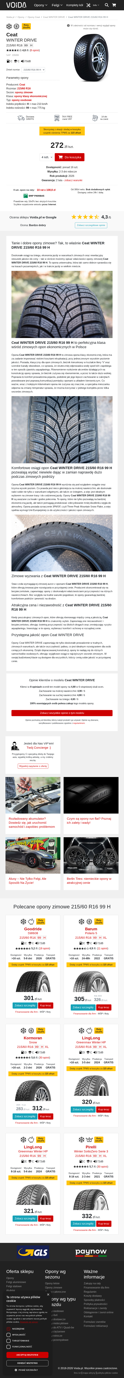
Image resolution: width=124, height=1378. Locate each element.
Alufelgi (10, 1290)
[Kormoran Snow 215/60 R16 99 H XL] (33, 1092)
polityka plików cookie (107, 1373)
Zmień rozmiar (13, 69)
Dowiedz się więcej (29, 1322)
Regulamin (90, 1291)
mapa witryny (89, 1373)
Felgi (55, 5)
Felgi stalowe (14, 1286)
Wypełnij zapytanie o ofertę (33, 766)
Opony (39, 5)
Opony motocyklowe (56, 1323)
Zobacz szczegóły (25, 1005)
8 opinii (35, 50)
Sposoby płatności (94, 1300)
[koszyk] (114, 5)
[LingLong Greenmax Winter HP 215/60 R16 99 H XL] (91, 1090)
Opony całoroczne (55, 1291)
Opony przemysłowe (56, 1340)
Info (95, 5)
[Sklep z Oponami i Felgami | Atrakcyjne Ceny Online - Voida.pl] (17, 5)
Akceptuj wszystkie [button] (27, 1355)
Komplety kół (74, 5)
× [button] (48, 1294)
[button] (27, 1370)
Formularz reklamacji (96, 1326)
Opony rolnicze (53, 1335)
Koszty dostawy (93, 1295)
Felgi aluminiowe (16, 1282)
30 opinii (44, 1057)
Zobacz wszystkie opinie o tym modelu (62, 713)
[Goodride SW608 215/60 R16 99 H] (33, 987)
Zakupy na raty (92, 1283)
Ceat (22, 84)
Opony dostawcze (55, 1319)
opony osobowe (22, 100)
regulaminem (79, 723)
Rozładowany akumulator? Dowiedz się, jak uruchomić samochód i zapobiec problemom (32, 822)
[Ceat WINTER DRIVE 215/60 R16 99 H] (91, 57)
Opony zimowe (53, 1287)
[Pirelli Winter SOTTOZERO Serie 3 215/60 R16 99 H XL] (91, 1202)
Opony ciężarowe (55, 1331)
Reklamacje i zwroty (95, 1308)
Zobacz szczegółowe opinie (91, 225)
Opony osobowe (54, 1311)
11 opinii (102, 948)
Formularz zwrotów (95, 1322)
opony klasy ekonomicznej (30, 96)
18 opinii (44, 948)
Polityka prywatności (95, 1304)
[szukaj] (106, 5)
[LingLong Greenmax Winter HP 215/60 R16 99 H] (33, 1199)
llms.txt (77, 1373)
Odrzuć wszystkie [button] (27, 1363)
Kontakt (88, 1316)
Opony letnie (52, 1283)
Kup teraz (45, 1005)
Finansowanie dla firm (26, 1012)
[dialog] (27, 1333)
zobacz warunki (73, 180)
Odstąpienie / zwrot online (99, 1312)
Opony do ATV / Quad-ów (59, 1327)
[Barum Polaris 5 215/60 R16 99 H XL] (91, 983)
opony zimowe (24, 92)
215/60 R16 (24, 88)
